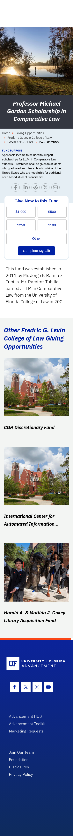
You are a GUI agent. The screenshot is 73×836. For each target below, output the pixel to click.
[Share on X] (46, 188)
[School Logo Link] (34, 664)
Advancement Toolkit (27, 723)
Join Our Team (21, 752)
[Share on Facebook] (16, 188)
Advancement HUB (25, 716)
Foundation (18, 759)
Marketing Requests (26, 731)
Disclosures (19, 767)
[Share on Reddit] (36, 188)
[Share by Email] (56, 188)
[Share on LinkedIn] (27, 188)
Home (6, 133)
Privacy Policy (21, 774)
